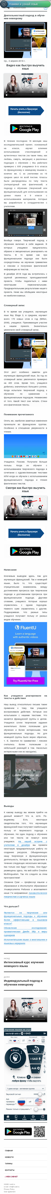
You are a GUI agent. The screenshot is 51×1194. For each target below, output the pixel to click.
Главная (9, 1151)
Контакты (9, 1170)
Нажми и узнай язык (23, 4)
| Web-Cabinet (11, 1176)
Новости (9, 1157)
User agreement (9, 1191)
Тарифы (8, 1164)
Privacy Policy (9, 1189)
